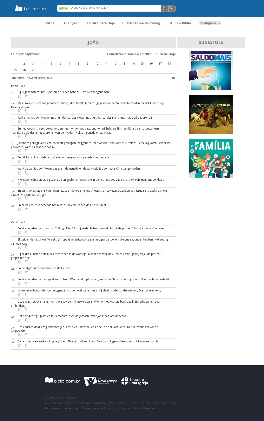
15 (142, 63)
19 (15, 70)
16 (151, 63)
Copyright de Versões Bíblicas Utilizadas (131, 408)
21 (33, 70)
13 (124, 63)
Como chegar (72, 408)
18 (169, 63)
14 (133, 63)
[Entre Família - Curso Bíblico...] (211, 176)
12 (115, 63)
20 (24, 70)
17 (160, 63)
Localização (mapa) (93, 408)
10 (96, 63)
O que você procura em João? (89, 7)
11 (105, 63)
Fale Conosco (53, 408)
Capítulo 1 (18, 86)
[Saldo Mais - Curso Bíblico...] (211, 89)
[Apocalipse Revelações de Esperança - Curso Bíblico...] (211, 133)
